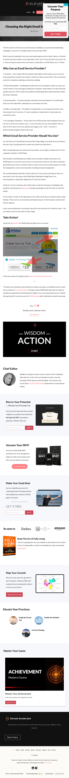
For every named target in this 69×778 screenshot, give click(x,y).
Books (33, 750)
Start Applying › (34, 315)
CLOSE (65, 4)
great (31, 310)
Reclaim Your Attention (51, 617)
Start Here (12, 737)
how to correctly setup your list (40, 276)
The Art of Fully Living (36, 383)
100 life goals (34, 296)
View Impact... (48, 762)
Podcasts (38, 750)
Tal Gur (22, 374)
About (29, 12)
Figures (44, 750)
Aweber (26, 188)
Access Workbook (19, 466)
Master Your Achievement (18, 693)
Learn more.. (21, 548)
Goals (22, 750)
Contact (35, 755)
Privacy (53, 750)
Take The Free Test (14, 595)
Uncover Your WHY (17, 445)
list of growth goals (21, 290)
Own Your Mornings (38, 630)
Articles (27, 750)
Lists (49, 750)
